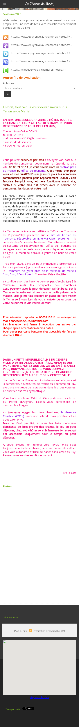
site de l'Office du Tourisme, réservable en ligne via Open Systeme (39, 236)
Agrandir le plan (39, 697)
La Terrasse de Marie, (39, 3)
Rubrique (8, 83)
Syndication (39, 631)
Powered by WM (56, 631)
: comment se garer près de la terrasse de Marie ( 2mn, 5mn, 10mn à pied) (39, 272)
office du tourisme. (33, 170)
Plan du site (20, 631)
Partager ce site (12, 709)
